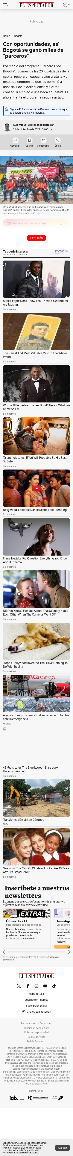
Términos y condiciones (36, 1028)
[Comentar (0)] (44, 140)
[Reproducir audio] (8, 244)
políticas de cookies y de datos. (22, 1152)
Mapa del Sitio (37, 993)
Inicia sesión (13, 938)
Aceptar (62, 1147)
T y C (36, 957)
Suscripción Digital (36, 1005)
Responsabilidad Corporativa (36, 1023)
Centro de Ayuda (36, 1037)
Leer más (36, 238)
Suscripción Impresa (36, 999)
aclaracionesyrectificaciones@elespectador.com (36, 1069)
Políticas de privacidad (36, 1032)
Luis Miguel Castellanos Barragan (33, 124)
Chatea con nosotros (39, 1011)
